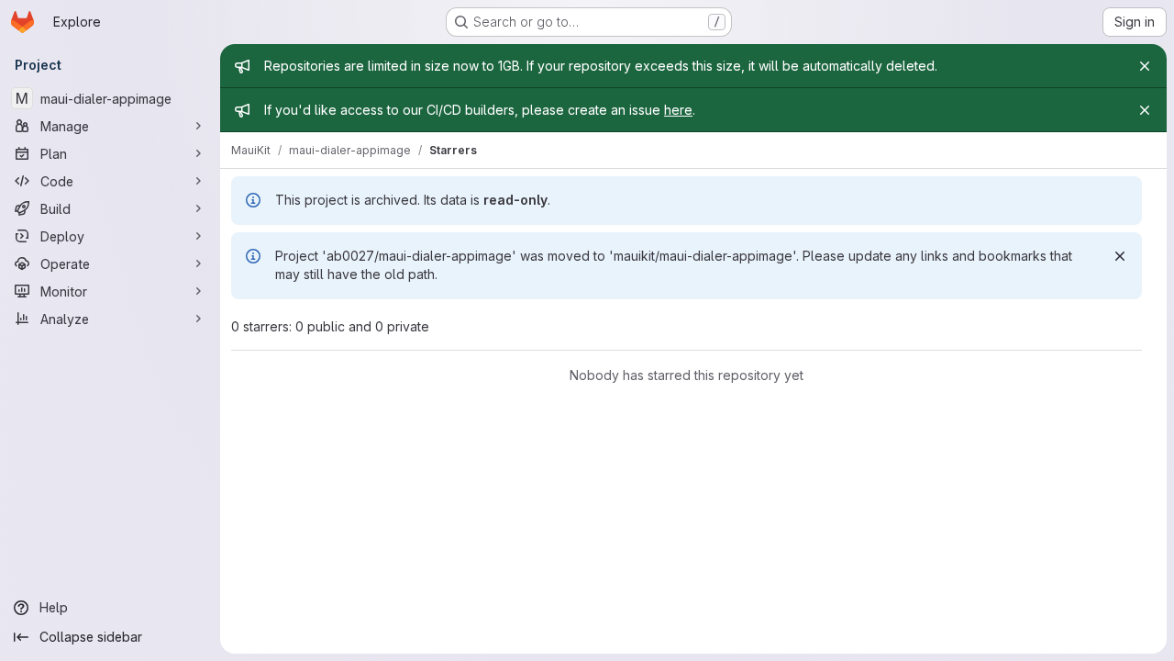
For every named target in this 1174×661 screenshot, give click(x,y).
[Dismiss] (1120, 256)
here (678, 110)
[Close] (1145, 66)
